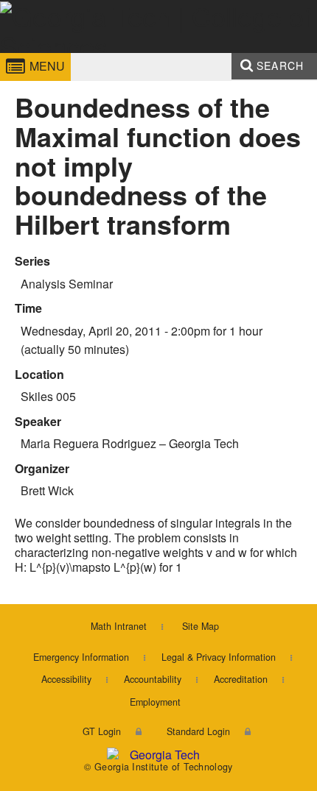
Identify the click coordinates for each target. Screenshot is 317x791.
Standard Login (198, 731)
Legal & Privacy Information (218, 657)
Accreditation (241, 679)
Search (280, 65)
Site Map (200, 626)
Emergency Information (81, 657)
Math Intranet (119, 626)
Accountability (152, 679)
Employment (155, 702)
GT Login (102, 731)
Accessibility (66, 679)
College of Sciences (155, 54)
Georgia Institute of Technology (47, 54)
